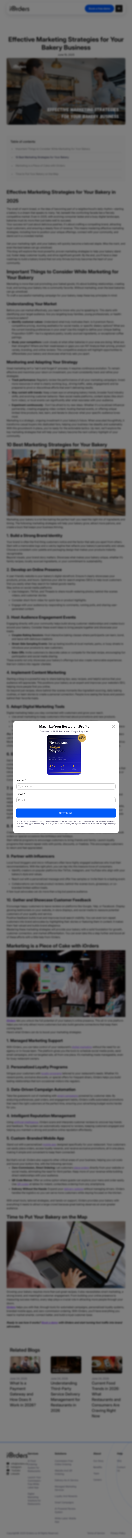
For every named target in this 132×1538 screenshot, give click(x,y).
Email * (20, 794)
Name (20, 780)
